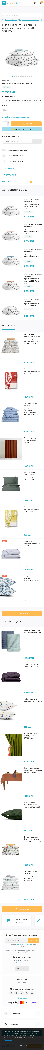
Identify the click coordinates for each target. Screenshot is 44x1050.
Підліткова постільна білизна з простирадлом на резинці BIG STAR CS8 (33, 278)
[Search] (4, 15)
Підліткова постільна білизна (29, 20)
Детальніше (8, 1040)
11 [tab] (31, 76)
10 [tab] (29, 76)
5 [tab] (20, 76)
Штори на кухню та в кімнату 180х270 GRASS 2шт (32, 735)
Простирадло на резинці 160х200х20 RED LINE (32, 371)
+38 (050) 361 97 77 (23, 960)
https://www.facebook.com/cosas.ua (11, 993)
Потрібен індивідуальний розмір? (16, 117)
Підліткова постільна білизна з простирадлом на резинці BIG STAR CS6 (33, 228)
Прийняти (23, 1045)
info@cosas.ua (22, 998)
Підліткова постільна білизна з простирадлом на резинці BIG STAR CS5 (33, 203)
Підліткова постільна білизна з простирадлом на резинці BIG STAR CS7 (33, 253)
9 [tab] (27, 76)
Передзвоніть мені (22, 963)
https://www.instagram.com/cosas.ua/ (16, 993)
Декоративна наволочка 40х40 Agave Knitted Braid (32, 804)
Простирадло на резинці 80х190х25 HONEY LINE (31, 509)
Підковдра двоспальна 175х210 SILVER (32, 543)
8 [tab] (25, 76)
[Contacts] (35, 3)
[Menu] (4, 3)
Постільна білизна (11, 20)
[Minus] (8, 125)
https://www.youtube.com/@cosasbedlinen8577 (32, 993)
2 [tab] (14, 76)
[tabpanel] (22, 53)
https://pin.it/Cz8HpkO (27, 993)
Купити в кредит (24, 129)
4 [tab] (18, 76)
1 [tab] (12, 76)
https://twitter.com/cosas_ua (21, 993)
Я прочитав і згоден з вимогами (23, 945)
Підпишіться (33, 940)
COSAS (13, 80)
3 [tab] (16, 76)
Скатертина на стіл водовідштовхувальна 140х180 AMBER (33, 770)
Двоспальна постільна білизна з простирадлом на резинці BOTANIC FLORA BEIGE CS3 (32, 338)
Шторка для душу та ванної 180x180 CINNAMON (32, 440)
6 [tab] (22, 76)
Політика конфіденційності (24, 944)
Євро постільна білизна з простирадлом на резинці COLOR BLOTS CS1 (31, 875)
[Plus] (8, 122)
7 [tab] (23, 76)
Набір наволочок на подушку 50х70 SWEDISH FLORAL (32, 578)
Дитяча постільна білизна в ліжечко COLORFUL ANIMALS (32, 839)
